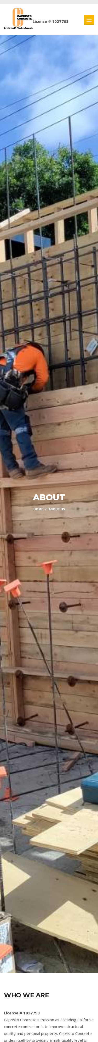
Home (38, 509)
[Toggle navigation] (89, 20)
